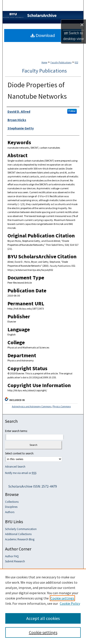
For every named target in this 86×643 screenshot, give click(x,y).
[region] (43, 606)
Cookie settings (62, 598)
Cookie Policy (70, 603)
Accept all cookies (43, 618)
